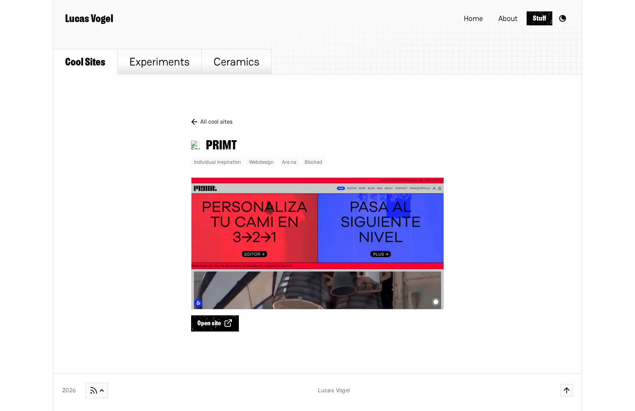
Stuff (539, 18)
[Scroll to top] (566, 390)
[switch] (562, 18)
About (507, 18)
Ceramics (236, 61)
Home (473, 18)
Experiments (159, 61)
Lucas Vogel (89, 18)
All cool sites (216, 121)
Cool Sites (85, 61)
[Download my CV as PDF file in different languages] (96, 390)
